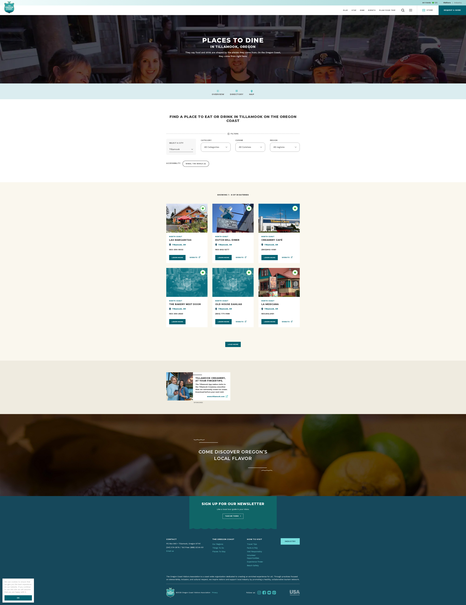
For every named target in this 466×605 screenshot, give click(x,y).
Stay (354, 10)
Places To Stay (218, 551)
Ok (18, 598)
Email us (170, 551)
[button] (181, 149)
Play (345, 10)
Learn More (177, 257)
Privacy (215, 592)
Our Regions (217, 544)
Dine (362, 10)
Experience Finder (255, 562)
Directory (236, 94)
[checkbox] (196, 164)
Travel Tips (252, 544)
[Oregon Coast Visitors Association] (9, 7)
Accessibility (173, 163)
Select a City (176, 143)
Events (372, 10)
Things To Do (218, 548)
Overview (218, 94)
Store (430, 10)
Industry (458, 3)
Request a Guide (452, 10)
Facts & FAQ (252, 548)
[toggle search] (403, 10)
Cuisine (239, 140)
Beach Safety (253, 565)
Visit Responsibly (254, 551)
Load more (233, 344)
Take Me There (232, 516)
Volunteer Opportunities (253, 556)
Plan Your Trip (387, 10)
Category (206, 140)
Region (273, 140)
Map (251, 94)
